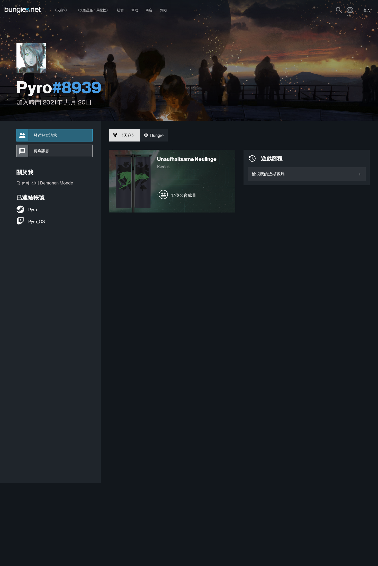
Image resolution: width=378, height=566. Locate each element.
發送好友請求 (45, 135)
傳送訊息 (41, 151)
